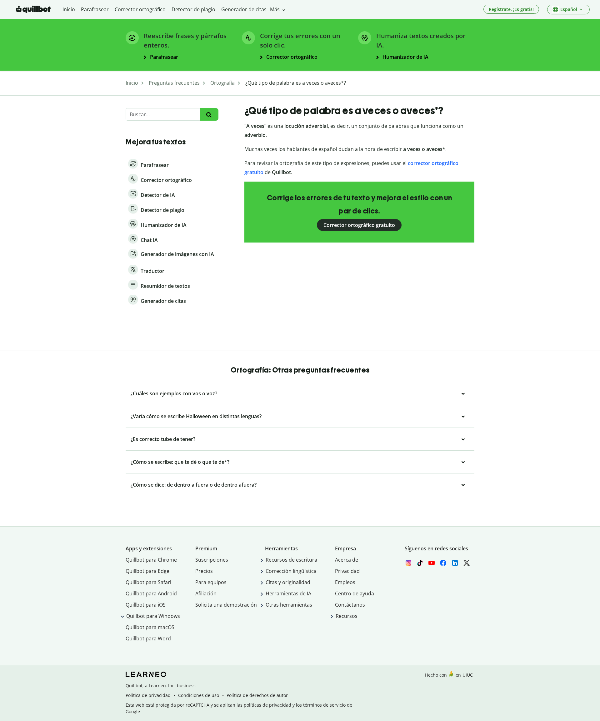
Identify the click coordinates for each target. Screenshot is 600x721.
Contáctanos (350, 604)
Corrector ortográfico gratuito (359, 225)
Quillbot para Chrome (151, 559)
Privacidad (347, 571)
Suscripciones (211, 559)
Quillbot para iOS (146, 604)
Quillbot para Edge (147, 571)
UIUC (467, 675)
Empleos (345, 582)
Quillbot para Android (151, 593)
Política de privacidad (148, 695)
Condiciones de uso (198, 695)
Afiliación (206, 593)
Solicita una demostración (226, 604)
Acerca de (346, 559)
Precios (204, 571)
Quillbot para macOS (150, 627)
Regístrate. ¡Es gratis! (511, 9)
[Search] (209, 114)
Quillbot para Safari (148, 582)
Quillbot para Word (148, 638)
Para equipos (211, 582)
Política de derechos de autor (257, 695)
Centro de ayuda (354, 593)
